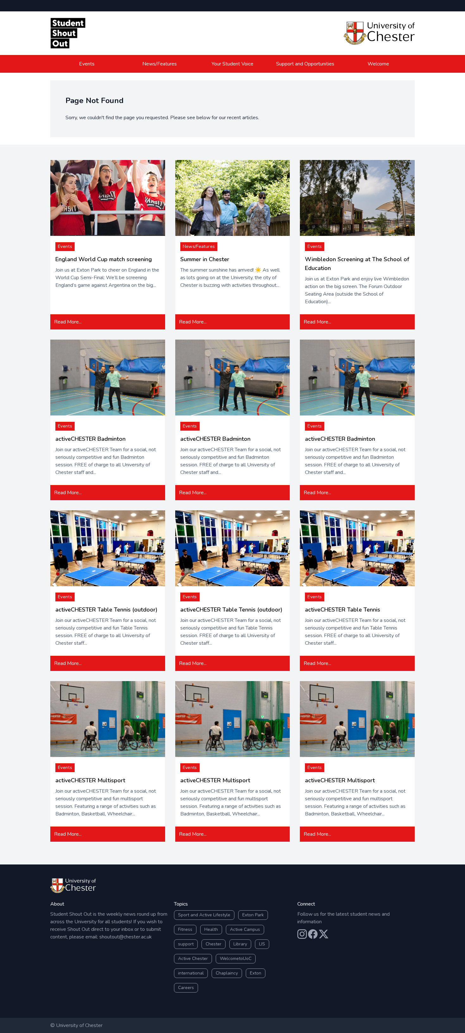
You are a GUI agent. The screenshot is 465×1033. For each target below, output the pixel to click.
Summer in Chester (204, 259)
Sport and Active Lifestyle (204, 915)
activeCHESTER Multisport (90, 780)
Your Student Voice (232, 63)
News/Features (159, 63)
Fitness (185, 929)
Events (87, 63)
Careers (186, 988)
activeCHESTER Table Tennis (342, 609)
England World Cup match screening (103, 259)
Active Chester (193, 959)
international (191, 973)
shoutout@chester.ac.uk (125, 936)
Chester (213, 944)
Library (240, 944)
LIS (262, 944)
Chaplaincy (227, 973)
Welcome (378, 63)
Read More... (68, 321)
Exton (255, 973)
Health (211, 929)
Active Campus (245, 929)
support (186, 944)
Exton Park (253, 915)
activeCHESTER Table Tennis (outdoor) (106, 609)
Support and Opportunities (305, 63)
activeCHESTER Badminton (90, 439)
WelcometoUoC (235, 959)
